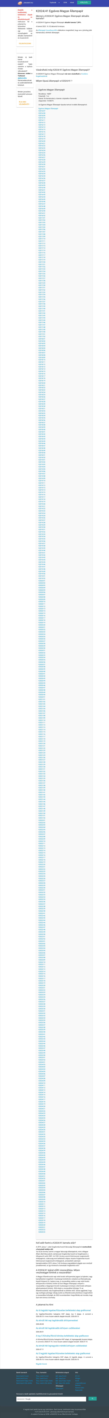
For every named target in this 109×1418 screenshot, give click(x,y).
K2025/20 (42, 1225)
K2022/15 (42, 853)
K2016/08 (42, 113)
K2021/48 (42, 809)
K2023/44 (42, 1041)
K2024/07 (42, 1076)
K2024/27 (42, 1123)
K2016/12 (42, 123)
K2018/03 (42, 343)
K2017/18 (42, 257)
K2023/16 (42, 976)
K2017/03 (42, 223)
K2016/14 (42, 127)
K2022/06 (42, 832)
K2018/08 (42, 355)
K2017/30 (42, 285)
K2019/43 (42, 557)
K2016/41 (42, 190)
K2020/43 (42, 678)
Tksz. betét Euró (42, 1378)
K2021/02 (42, 702)
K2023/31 (42, 1011)
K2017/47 (42, 325)
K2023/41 (42, 1034)
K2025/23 (42, 1232)
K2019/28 (42, 523)
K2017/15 (42, 250)
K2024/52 (42, 1178)
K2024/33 (42, 1137)
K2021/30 (42, 767)
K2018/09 (42, 357)
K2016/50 (42, 211)
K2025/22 (42, 1230)
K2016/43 (42, 195)
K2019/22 (42, 509)
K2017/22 (42, 267)
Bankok (78, 1385)
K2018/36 (42, 420)
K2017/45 (42, 320)
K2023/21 (42, 988)
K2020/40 (42, 671)
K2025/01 (42, 1181)
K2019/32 (42, 532)
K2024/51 (42, 1176)
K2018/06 (42, 350)
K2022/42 (42, 916)
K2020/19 (42, 623)
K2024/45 (42, 1162)
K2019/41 (42, 553)
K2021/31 (42, 769)
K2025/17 (42, 1218)
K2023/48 (42, 1051)
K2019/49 (42, 571)
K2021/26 (42, 758)
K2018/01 (42, 339)
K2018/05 (42, 348)
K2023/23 (42, 992)
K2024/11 (42, 1085)
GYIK (65, 3)
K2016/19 (42, 139)
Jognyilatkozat (80, 1383)
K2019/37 (42, 544)
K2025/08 (42, 1197)
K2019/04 (42, 467)
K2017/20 (42, 262)
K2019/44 (42, 560)
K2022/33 (42, 895)
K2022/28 (42, 883)
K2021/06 (42, 711)
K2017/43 (42, 316)
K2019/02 (42, 462)
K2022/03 (42, 825)
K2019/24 (42, 513)
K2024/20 (42, 1106)
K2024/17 (42, 1099)
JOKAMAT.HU (28, 3)
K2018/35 (42, 418)
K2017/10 (42, 239)
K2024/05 (42, 1071)
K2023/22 (42, 990)
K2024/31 (42, 1132)
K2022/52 (42, 939)
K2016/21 (42, 143)
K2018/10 (42, 360)
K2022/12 (42, 846)
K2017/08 (42, 234)
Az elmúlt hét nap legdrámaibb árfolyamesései (57, 1320)
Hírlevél (84, 2)
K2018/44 (42, 439)
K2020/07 (42, 595)
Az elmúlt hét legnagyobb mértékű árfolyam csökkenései (61, 1346)
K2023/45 (42, 1044)
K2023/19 (42, 983)
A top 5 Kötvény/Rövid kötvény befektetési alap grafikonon (62, 1336)
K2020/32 (42, 653)
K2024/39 (42, 1151)
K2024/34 (42, 1139)
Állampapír (59, 1388)
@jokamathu (22, 78)
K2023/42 (42, 1037)
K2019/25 (42, 516)
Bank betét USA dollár (24, 1383)
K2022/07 (42, 834)
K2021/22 (42, 748)
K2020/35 (42, 660)
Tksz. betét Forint (42, 1376)
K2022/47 (42, 927)
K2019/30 (42, 527)
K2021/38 (42, 785)
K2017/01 (42, 218)
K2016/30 (42, 164)
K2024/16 (42, 1097)
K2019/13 (42, 488)
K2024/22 (42, 1111)
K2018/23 (42, 390)
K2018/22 (42, 388)
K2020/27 (42, 641)
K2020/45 (42, 683)
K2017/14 (42, 248)
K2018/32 (42, 411)
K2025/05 (42, 1190)
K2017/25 (42, 274)
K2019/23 (42, 511)
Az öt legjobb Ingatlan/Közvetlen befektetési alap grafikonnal (63, 1310)
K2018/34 (42, 416)
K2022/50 (42, 934)
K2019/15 (42, 492)
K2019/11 (42, 483)
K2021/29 (42, 764)
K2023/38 (42, 1027)
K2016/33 (42, 171)
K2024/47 (42, 1167)
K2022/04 (42, 827)
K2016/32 (42, 169)
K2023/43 (42, 1039)
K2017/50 (42, 332)
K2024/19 (42, 1104)
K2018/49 (42, 450)
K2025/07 (42, 1195)
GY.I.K (77, 1376)
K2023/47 (42, 1048)
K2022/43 (42, 918)
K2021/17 (42, 737)
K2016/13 (42, 125)
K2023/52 (42, 1060)
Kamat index (79, 1388)
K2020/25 (42, 637)
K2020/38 (42, 667)
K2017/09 (42, 237)
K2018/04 (42, 346)
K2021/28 (42, 762)
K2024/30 (42, 1130)
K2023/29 (42, 1006)
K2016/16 (42, 132)
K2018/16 (42, 374)
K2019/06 (42, 471)
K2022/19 (42, 862)
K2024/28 (42, 1125)
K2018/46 (42, 443)
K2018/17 (42, 376)
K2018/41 (42, 432)
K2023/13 (42, 969)
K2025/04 (42, 1188)
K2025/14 (42, 1211)
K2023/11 (42, 964)
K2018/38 (42, 425)
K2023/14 (42, 971)
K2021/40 (42, 790)
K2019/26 (42, 518)
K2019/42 (42, 555)
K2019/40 (42, 550)
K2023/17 (42, 978)
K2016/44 (42, 197)
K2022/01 (42, 820)
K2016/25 (42, 153)
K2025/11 (42, 1204)
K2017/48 (42, 327)
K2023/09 (42, 960)
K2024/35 (42, 1141)
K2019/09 (42, 478)
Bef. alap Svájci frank (63, 1381)
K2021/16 (42, 734)
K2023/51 (42, 1057)
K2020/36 (42, 662)
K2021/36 (42, 781)
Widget (77, 1378)
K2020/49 (42, 692)
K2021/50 (42, 813)
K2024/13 (42, 1090)
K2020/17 (42, 618)
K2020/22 (42, 630)
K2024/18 (42, 1102)
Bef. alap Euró (61, 1378)
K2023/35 (42, 1020)
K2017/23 (42, 269)
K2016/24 (42, 150)
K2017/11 (42, 241)
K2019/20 (42, 504)
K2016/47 (42, 204)
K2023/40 (42, 1032)
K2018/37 (42, 423)
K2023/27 (42, 1002)
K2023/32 (42, 1013)
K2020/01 (42, 581)
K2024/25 (42, 1118)
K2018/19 (42, 381)
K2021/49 (42, 811)
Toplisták (55, 2)
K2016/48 (42, 206)
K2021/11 (42, 723)
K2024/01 (42, 1062)
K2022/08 (42, 837)
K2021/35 (42, 778)
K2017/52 (42, 336)
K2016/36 (42, 178)
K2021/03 (42, 704)
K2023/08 (42, 957)
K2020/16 (42, 616)
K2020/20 (42, 625)
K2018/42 (42, 434)
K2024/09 (42, 1081)
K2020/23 (42, 632)
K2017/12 (42, 243)
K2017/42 (42, 313)
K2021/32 (42, 771)
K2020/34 (42, 657)
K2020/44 (42, 681)
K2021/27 (42, 760)
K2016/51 (42, 213)
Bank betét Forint (22, 1376)
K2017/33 (42, 292)
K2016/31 (42, 167)
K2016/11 (42, 120)
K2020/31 (42, 650)
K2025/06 (42, 1192)
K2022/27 (42, 881)
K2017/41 (42, 311)
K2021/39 (42, 788)
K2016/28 (42, 160)
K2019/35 (42, 539)
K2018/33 (42, 413)
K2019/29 (42, 525)
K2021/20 (42, 744)
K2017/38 (42, 304)
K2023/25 (42, 997)
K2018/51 (42, 455)
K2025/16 (42, 1216)
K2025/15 (42, 1213)
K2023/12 (42, 967)
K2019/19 (42, 502)
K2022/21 (42, 867)
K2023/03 (42, 946)
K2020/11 (42, 604)
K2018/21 (42, 385)
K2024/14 (42, 1092)
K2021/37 (42, 783)
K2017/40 (42, 309)
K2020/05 (42, 590)
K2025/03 (42, 1185)
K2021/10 (42, 720)
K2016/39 (42, 185)
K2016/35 (42, 176)
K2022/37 (42, 904)
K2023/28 (42, 1004)
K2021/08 (42, 716)
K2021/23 (42, 750)
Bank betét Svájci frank (24, 1381)
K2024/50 (42, 1174)
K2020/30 (42, 648)
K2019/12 (42, 485)
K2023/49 (42, 1053)
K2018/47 (42, 446)
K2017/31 (42, 288)
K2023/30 (42, 1009)
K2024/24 (42, 1116)
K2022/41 (42, 913)
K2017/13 (42, 246)
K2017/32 (42, 290)
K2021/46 (42, 804)
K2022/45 (42, 923)
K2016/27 (42, 157)
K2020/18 (42, 620)
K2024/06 (42, 1074)
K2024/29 (42, 1127)
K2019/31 (42, 530)
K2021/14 (42, 730)
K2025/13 (42, 1209)
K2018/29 (42, 404)
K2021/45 (42, 802)
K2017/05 (42, 227)
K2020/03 (42, 585)
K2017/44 (42, 318)
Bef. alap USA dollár (63, 1383)
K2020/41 (42, 674)
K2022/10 (42, 841)
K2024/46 (42, 1165)
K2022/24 (42, 874)
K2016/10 (42, 118)
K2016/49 (42, 209)
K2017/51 (42, 334)
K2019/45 (42, 562)
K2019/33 (42, 534)
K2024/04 (42, 1069)
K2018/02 (42, 341)
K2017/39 (42, 306)
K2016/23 (42, 148)
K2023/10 (42, 962)
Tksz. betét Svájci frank (44, 1381)
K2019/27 (42, 520)
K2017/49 (42, 330)
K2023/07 (42, 955)
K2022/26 (42, 878)
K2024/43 (42, 1158)
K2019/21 (42, 506)
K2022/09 (42, 839)
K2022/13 (42, 848)
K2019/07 (42, 474)
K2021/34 (42, 776)
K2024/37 (42, 1146)
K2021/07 (42, 713)
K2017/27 (42, 278)
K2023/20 (42, 985)
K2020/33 (42, 655)
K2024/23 (42, 1113)
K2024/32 (42, 1134)
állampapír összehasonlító (47, 30)
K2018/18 (42, 378)
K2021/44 (42, 799)
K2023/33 (42, 1016)
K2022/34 (42, 897)
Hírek (72, 3)
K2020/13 (42, 609)
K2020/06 (42, 592)
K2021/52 (42, 818)
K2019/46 (42, 564)
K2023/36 (42, 1023)
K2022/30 (42, 888)
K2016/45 (42, 199)
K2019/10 (42, 481)
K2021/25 (42, 755)
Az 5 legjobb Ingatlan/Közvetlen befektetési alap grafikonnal (63, 1353)
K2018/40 (42, 430)
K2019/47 (42, 567)
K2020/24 (42, 634)
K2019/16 (42, 495)
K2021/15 (42, 732)
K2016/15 (42, 129)
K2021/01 (42, 699)
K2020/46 (42, 685)
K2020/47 (42, 688)
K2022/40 (42, 911)
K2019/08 (42, 476)
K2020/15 (42, 613)
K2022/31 (42, 890)
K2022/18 (42, 860)
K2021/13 (42, 727)
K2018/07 (42, 353)
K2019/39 (42, 548)
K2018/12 (42, 364)
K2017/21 (42, 264)
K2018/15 (42, 371)
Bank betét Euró (22, 1378)
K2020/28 (42, 644)
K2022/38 (42, 906)
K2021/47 (42, 806)
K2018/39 (42, 427)
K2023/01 (42, 941)
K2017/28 (42, 281)
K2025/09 (42, 1199)
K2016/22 (42, 146)
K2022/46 (42, 925)
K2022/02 (42, 823)
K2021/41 (42, 792)
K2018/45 (42, 441)
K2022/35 (42, 899)
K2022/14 (42, 851)
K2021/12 (42, 725)
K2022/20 (42, 864)
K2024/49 (42, 1171)
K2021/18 (42, 739)
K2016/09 (42, 116)
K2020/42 (42, 676)
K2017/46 (42, 322)
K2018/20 (42, 383)
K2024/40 (42, 1153)
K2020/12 (42, 606)
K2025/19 (42, 1223)
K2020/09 (42, 599)
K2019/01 (42, 460)
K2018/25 (42, 395)
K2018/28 (42, 402)
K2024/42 (42, 1155)
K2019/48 (42, 569)
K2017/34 (42, 295)
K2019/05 (42, 469)
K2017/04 (42, 225)
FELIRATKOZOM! (25, 43)
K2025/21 (42, 1227)
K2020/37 (42, 664)
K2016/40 (42, 188)
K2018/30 (42, 406)
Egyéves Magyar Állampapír (48, 109)
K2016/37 (42, 181)
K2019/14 (42, 490)
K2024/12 (42, 1088)
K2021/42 (42, 795)
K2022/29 (42, 885)
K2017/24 (42, 271)
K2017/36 (42, 299)
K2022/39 (42, 909)
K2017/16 (42, 253)
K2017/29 (42, 283)
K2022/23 (42, 871)
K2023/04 (42, 948)
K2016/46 (42, 202)
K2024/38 (42, 1148)
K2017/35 (42, 297)
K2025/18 (42, 1220)
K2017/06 (42, 229)
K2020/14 (42, 611)
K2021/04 (42, 706)
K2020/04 (42, 588)
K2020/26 (42, 639)
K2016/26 (42, 155)
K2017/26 (42, 276)
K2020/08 (42, 597)
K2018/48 (42, 448)
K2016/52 (42, 216)
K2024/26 (42, 1120)
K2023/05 (42, 951)
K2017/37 (42, 302)
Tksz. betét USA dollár (44, 1383)
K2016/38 (42, 183)
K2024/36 (42, 1144)
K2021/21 (42, 746)
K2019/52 (42, 578)
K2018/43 (42, 436)
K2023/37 (42, 1025)
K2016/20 (42, 141)
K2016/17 (42, 134)
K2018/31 (42, 409)
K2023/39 (42, 1030)
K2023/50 (42, 1055)
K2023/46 (42, 1046)
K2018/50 (42, 453)
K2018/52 (42, 457)
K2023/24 (42, 995)
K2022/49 (42, 932)
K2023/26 (42, 999)
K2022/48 (42, 930)
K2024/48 (42, 1169)
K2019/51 (42, 576)
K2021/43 (42, 797)
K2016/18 (42, 136)
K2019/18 (42, 499)
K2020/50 (42, 695)
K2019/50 (42, 574)
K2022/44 (42, 920)
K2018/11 (42, 362)
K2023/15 (42, 974)
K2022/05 (42, 830)
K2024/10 (42, 1083)
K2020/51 (42, 697)
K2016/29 (42, 162)
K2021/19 (42, 741)
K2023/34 (42, 1018)
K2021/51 (42, 816)
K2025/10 (42, 1202)
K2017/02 (42, 220)
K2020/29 (42, 646)
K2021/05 (42, 709)
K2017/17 (42, 255)
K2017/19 (42, 260)
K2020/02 (42, 583)
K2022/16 (42, 855)
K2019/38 (42, 546)
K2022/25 (42, 876)
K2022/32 (42, 892)
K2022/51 (42, 937)
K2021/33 (42, 774)
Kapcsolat (78, 1390)
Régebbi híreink (41, 1364)
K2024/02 (42, 1065)
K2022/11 (42, 843)
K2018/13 (42, 367)
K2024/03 (42, 1067)
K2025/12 (42, 1206)
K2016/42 (42, 192)
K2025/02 (42, 1183)
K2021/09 (42, 718)
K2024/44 (42, 1160)
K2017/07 (42, 232)
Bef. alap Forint (61, 1376)
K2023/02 (42, 944)
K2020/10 (42, 602)
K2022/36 (42, 902)
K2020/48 (42, 690)
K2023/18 (42, 981)
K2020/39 (42, 669)
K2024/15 (42, 1095)
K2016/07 (42, 111)
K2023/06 (42, 953)
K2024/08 (42, 1078)
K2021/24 (42, 753)
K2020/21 (42, 627)
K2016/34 (42, 174)
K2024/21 (42, 1109)
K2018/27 (42, 399)
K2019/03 (42, 464)
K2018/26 (42, 397)
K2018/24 (42, 392)
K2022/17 (42, 857)
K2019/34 (42, 536)
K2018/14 (42, 369)
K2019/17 (42, 497)
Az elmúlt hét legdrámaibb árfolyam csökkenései (58, 1328)
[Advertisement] (64, 51)
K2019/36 (42, 541)
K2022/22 (42, 869)
